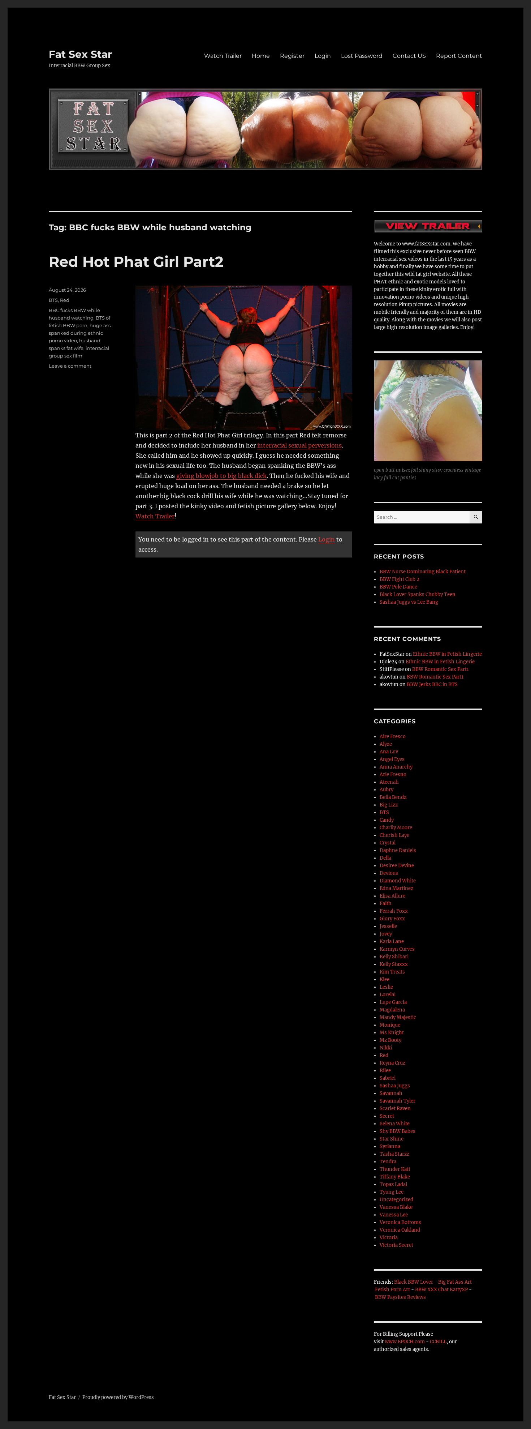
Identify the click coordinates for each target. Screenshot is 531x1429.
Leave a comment (70, 366)
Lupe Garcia (393, 1002)
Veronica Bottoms (400, 1222)
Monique (390, 1025)
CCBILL (438, 1342)
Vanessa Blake (396, 1207)
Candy (387, 820)
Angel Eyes (392, 759)
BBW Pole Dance (398, 587)
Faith (386, 903)
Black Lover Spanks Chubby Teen (418, 594)
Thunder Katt (395, 1169)
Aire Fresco (393, 736)
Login (323, 55)
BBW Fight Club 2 (399, 579)
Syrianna (390, 1146)
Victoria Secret (396, 1245)
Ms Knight (392, 1033)
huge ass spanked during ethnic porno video (80, 332)
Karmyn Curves (397, 949)
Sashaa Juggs (395, 1086)
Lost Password (362, 55)
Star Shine (391, 1139)
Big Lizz (389, 805)
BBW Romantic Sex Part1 (440, 669)
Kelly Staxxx (394, 964)
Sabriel (388, 1078)
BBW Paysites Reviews (400, 1297)
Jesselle (388, 926)
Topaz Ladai (393, 1184)
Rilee (385, 1071)
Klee (384, 979)
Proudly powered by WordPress (118, 1397)
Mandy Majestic (398, 1017)
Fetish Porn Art (392, 1290)
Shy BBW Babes (397, 1131)
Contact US (409, 55)
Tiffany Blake (395, 1177)
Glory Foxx (392, 919)
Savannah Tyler (397, 1101)
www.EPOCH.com (405, 1342)
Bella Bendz (393, 797)
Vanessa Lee (394, 1215)
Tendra (388, 1162)
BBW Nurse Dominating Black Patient (423, 572)
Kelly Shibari (394, 957)
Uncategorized (396, 1200)
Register (292, 55)
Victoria (389, 1238)
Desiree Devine (397, 866)
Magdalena (392, 1010)
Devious (389, 873)
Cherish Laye (394, 835)
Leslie (386, 987)
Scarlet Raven (395, 1108)
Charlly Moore (396, 828)
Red (64, 300)
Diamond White (398, 881)
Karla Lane (392, 941)
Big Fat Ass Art (455, 1282)
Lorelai (388, 995)
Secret (387, 1116)
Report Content (459, 55)
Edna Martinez (396, 888)
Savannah (391, 1093)
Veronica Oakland (400, 1230)
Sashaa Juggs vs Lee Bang (409, 602)
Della (385, 858)
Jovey (386, 934)
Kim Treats (392, 972)
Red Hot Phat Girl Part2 (136, 261)
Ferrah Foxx (394, 911)
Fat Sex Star (80, 54)
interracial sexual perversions (299, 445)
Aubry (386, 790)
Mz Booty (390, 1040)
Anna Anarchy (396, 767)
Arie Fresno (393, 774)
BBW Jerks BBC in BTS (432, 684)
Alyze (386, 744)
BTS (53, 300)
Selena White (395, 1124)
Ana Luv (389, 752)
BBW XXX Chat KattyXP (441, 1290)
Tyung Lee (391, 1192)
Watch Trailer (223, 55)
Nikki (386, 1048)
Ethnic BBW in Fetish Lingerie (447, 654)
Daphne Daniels (398, 850)
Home (261, 55)
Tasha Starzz (394, 1154)
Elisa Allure (392, 896)
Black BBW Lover (413, 1282)
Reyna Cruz (392, 1063)
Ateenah (389, 782)
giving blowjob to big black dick (221, 475)
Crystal (388, 843)
